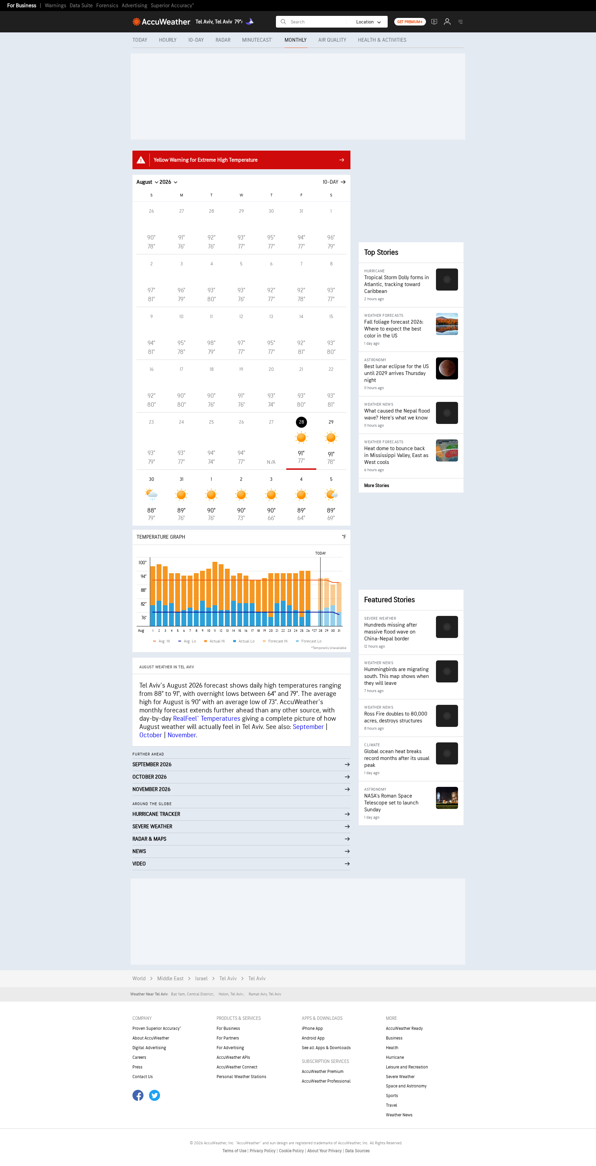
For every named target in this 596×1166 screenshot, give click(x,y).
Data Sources (357, 1151)
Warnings (55, 5)
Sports (392, 1095)
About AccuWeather (150, 1038)
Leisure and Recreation (407, 1067)
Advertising (134, 5)
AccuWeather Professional (326, 1081)
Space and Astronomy (406, 1086)
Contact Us (142, 1076)
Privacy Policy (263, 1151)
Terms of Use (234, 1151)
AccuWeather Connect (237, 1067)
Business (394, 1038)
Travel (391, 1105)
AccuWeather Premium (323, 1071)
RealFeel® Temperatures (206, 718)
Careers (139, 1057)
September (308, 727)
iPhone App (312, 1028)
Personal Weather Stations (241, 1076)
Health (392, 1048)
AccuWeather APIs (233, 1057)
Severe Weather (400, 1076)
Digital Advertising (149, 1048)
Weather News (399, 1115)
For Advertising (230, 1048)
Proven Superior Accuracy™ (156, 1028)
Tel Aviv (228, 978)
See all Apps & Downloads (326, 1048)
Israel (201, 978)
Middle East (170, 978)
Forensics (107, 5)
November (182, 735)
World (139, 978)
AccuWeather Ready (404, 1028)
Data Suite (81, 5)
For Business (21, 5)
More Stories (376, 485)
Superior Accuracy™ (172, 5)
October (150, 735)
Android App (313, 1038)
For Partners (228, 1038)
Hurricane (395, 1057)
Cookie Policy (292, 1151)
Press (137, 1067)
